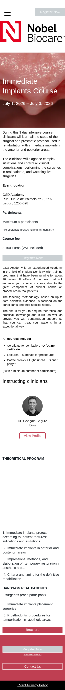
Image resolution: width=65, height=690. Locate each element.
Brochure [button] (32, 630)
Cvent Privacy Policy (33, 685)
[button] (6, 13)
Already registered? (33, 655)
